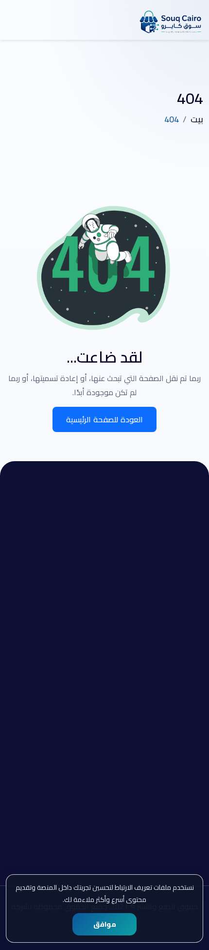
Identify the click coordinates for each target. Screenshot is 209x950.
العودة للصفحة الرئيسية (104, 419)
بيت (197, 119)
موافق (104, 924)
